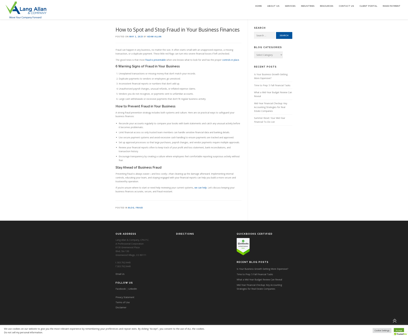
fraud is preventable (155, 59)
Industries (308, 6)
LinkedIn (132, 288)
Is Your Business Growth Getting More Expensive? (262, 268)
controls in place (230, 59)
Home (258, 6)
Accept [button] (399, 330)
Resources (326, 6)
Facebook (121, 288)
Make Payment (392, 6)
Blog (131, 207)
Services (290, 6)
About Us (273, 6)
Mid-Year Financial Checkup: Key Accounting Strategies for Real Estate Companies (270, 107)
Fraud (139, 207)
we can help (200, 187)
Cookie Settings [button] (382, 330)
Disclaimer (121, 307)
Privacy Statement (125, 297)
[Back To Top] (394, 321)
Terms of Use (123, 302)
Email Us (120, 273)
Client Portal (368, 6)
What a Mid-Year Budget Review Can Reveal (259, 279)
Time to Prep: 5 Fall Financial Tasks (272, 85)
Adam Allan (154, 36)
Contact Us (346, 6)
